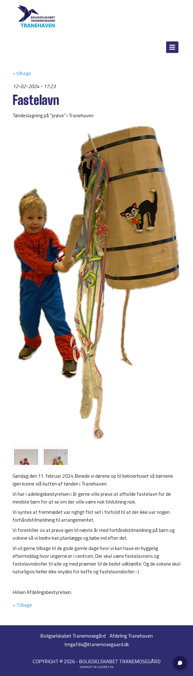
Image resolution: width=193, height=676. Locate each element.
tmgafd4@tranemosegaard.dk (96, 644)
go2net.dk (106, 666)
